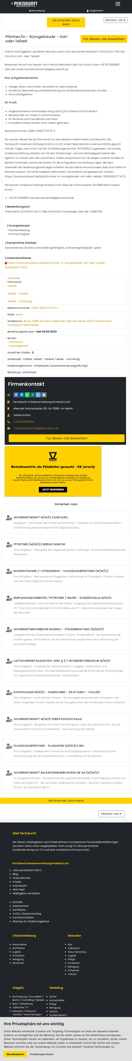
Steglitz (18, 988)
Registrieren (96, 10)
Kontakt (18, 902)
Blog (15, 874)
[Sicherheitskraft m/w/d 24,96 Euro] (66, 522)
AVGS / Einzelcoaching (27, 914)
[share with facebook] (16, 394)
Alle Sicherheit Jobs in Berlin (66, 801)
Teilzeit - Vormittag (19, 301)
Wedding (56, 988)
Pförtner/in (15, 342)
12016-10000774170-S (45, 308)
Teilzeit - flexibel (17, 293)
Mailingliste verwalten (26, 893)
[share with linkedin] (21, 394)
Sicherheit (13, 278)
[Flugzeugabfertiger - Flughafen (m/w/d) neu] (66, 751)
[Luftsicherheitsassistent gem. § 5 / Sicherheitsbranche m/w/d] (66, 668)
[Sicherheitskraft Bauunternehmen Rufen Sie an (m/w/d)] (66, 780)
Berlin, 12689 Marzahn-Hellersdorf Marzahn (51, 321)
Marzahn (74, 936)
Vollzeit (12, 286)
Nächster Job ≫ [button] (115, 20)
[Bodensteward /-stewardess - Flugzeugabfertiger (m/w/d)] (66, 576)
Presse (17, 882)
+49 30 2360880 (24, 422)
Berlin (19, 314)
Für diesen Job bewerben (104, 39)
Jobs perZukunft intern (27, 870)
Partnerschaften (23, 917)
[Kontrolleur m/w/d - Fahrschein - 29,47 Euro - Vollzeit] (66, 697)
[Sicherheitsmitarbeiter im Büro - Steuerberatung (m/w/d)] (66, 636)
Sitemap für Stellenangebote (31, 921)
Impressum (20, 886)
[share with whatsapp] (27, 394)
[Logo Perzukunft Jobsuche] (24, 4)
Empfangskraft (18, 346)
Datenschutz (21, 906)
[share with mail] (44, 394)
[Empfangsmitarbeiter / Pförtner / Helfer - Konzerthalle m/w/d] (66, 605)
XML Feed (18, 889)
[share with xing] (32, 394)
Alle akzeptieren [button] (15, 1054)
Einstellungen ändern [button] (42, 1054)
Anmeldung (38, 10)
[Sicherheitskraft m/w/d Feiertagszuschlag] (66, 724)
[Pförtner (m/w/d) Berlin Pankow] (66, 549)
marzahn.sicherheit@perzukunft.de (36, 428)
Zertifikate (19, 910)
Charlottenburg (24, 936)
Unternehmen (21, 878)
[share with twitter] (38, 394)
